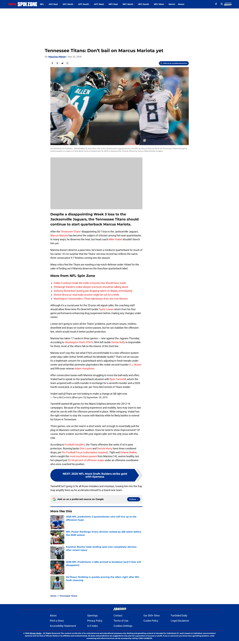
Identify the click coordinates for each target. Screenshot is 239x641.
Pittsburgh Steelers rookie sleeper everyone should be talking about (91, 286)
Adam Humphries (84, 368)
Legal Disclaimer (180, 620)
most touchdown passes (83, 456)
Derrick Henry (104, 448)
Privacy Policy (94, 620)
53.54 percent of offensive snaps (86, 460)
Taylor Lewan (106, 309)
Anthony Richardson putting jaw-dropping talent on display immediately (93, 290)
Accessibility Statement (63, 625)
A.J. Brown (135, 364)
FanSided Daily (179, 615)
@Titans (67, 393)
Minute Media (35, 633)
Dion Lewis (86, 448)
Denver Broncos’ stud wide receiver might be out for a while (86, 294)
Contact (118, 615)
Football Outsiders (75, 444)
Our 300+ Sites (151, 615)
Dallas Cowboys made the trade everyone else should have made (90, 283)
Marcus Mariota (59, 235)
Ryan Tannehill (118, 379)
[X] (222, 4)
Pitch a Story (57, 620)
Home (53, 596)
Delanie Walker (128, 452)
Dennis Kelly (118, 342)
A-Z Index (92, 625)
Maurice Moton (57, 56)
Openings (92, 615)
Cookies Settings (123, 625)
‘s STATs (79, 342)
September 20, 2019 (97, 397)
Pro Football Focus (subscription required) (85, 452)
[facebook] (216, 4)
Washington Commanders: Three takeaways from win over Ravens (91, 298)
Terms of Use (121, 620)
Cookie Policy (150, 620)
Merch (172, 4)
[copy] (67, 63)
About (181, 4)
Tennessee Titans (71, 231)
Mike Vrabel (115, 239)
